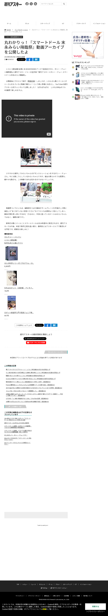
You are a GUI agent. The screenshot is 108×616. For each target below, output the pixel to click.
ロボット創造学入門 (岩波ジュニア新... (19, 312)
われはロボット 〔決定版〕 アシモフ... (18, 288)
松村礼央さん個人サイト (13, 243)
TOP (18, 584)
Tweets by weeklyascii (42, 525)
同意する (95, 607)
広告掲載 (66, 596)
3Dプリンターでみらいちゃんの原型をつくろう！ (17, 443)
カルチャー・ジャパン (12, 237)
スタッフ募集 (76, 596)
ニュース (33, 584)
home (9, 30)
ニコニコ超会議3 (10, 240)
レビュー (25, 584)
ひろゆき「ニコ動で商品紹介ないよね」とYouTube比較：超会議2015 (27, 398)
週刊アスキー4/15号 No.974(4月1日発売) (16, 423)
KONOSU (11, 59)
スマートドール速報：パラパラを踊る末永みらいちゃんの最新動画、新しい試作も (18, 431)
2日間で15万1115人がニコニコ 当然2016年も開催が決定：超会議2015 (27, 401)
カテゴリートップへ (56, 352)
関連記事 (31, 81)
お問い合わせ (56, 596)
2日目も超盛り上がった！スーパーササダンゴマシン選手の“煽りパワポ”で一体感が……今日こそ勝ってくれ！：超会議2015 (34, 394)
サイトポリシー (20, 596)
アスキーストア (81, 23)
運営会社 (46, 596)
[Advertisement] (54, 13)
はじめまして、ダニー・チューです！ (15, 435)
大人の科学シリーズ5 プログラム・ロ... (19, 263)
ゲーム (9, 23)
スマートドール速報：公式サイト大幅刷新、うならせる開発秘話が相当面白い (18, 426)
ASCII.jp (45, 588)
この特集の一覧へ (16, 406)
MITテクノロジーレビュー (60, 588)
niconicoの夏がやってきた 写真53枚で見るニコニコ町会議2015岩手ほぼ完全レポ (31, 378)
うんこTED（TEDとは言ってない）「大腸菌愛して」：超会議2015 (26, 391)
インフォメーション (21, 30)
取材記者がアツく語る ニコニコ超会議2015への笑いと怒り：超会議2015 (28, 381)
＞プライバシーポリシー (95, 612)
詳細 (44, 609)
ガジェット (42, 584)
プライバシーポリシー (34, 596)
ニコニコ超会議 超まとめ (13, 37)
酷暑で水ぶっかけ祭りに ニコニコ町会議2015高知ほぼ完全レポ (25, 375)
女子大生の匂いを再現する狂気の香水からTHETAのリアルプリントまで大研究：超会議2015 (34, 388)
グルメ (27, 23)
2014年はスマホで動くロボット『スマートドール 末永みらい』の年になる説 (17, 419)
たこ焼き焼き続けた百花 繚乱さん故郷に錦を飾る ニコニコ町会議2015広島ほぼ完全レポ (33, 372)
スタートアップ (45, 23)
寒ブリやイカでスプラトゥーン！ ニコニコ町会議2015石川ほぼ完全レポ (28, 369)
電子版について (87, 596)
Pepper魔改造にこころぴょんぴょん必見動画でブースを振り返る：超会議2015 (30, 385)
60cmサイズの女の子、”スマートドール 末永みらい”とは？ (17, 438)
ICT (63, 23)
